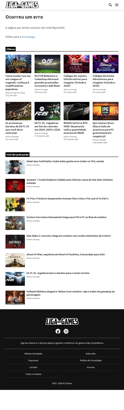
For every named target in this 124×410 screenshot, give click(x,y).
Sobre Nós (91, 353)
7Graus (68, 383)
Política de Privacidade (91, 360)
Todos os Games (33, 374)
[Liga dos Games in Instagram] (66, 331)
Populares (33, 360)
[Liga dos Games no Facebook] (58, 331)
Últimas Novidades (33, 353)
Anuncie (91, 367)
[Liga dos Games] (22, 5)
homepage (28, 37)
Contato (33, 367)
